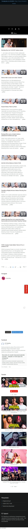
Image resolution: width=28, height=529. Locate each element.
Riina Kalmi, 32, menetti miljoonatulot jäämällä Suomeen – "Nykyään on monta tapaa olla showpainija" (13, 356)
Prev (3, 266)
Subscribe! (14, 391)
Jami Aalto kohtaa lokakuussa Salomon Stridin (11, 163)
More (8, 62)
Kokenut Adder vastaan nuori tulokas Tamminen (11, 77)
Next (24, 266)
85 (10, 267)
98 (20, 267)
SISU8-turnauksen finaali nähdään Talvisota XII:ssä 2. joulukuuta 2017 (12, 245)
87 (15, 267)
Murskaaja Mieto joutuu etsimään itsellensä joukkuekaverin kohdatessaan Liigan (10, 134)
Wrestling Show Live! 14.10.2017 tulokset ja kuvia (12, 50)
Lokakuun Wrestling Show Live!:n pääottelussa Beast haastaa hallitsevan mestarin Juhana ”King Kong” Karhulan (13, 220)
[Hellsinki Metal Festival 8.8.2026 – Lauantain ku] (14, 318)
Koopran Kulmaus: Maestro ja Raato (9, 106)
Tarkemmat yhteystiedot (8, 506)
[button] (16, 394)
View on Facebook (4, 366)
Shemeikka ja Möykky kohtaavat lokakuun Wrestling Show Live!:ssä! (13, 191)
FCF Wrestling (8, 343)
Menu (15, 33)
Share (10, 366)
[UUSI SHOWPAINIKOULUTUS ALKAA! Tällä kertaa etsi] (14, 293)
